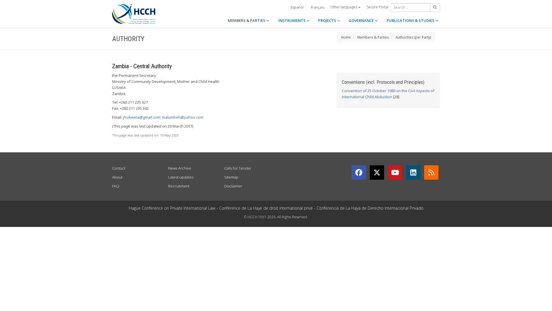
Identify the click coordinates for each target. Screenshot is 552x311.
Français (317, 7)
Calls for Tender (237, 168)
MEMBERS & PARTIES (247, 20)
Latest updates (180, 177)
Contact (118, 168)
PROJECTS (327, 20)
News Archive (179, 168)
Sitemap (231, 177)
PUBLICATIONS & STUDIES (411, 20)
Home (346, 37)
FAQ (115, 186)
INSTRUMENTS (292, 20)
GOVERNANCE (362, 20)
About (117, 177)
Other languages (344, 7)
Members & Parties (373, 37)
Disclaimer (233, 186)
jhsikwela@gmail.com (141, 117)
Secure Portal (377, 7)
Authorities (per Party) (413, 37)
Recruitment (178, 186)
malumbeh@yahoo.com (182, 117)
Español (297, 7)
